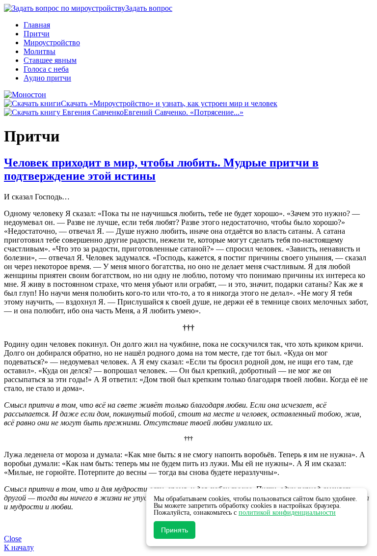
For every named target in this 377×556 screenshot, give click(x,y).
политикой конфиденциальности (287, 512)
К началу (19, 547)
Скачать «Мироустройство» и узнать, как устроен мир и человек (169, 103)
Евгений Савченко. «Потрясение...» (183, 112)
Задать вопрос (148, 8)
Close (13, 538)
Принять (174, 530)
